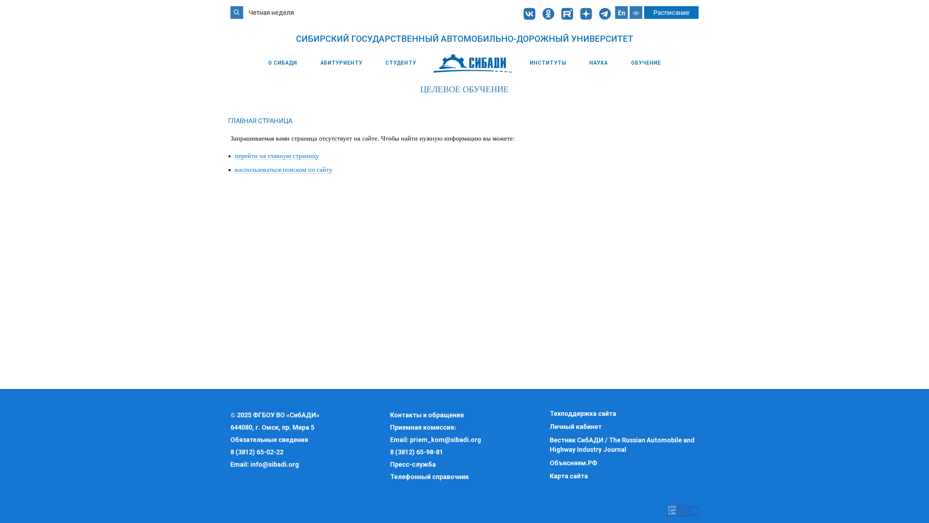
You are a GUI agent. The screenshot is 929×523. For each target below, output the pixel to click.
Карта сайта (569, 476)
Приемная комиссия (422, 427)
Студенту (400, 63)
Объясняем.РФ (573, 463)
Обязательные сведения (269, 439)
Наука (598, 63)
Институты (548, 63)
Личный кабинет (576, 426)
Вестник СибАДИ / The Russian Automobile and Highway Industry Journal (622, 444)
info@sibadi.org (274, 464)
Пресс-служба (413, 464)
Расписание (671, 12)
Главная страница (260, 121)
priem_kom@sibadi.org (445, 439)
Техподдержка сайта (583, 413)
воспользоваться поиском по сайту (283, 169)
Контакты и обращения (427, 415)
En (621, 13)
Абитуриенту (341, 63)
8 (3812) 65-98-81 (416, 452)
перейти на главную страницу (277, 155)
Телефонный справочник (429, 477)
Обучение (646, 63)
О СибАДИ (283, 63)
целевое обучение (464, 89)
